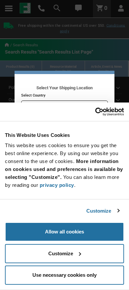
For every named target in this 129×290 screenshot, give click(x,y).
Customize (98, 211)
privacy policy (57, 185)
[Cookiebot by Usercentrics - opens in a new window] (95, 111)
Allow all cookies (64, 231)
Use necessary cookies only (64, 275)
